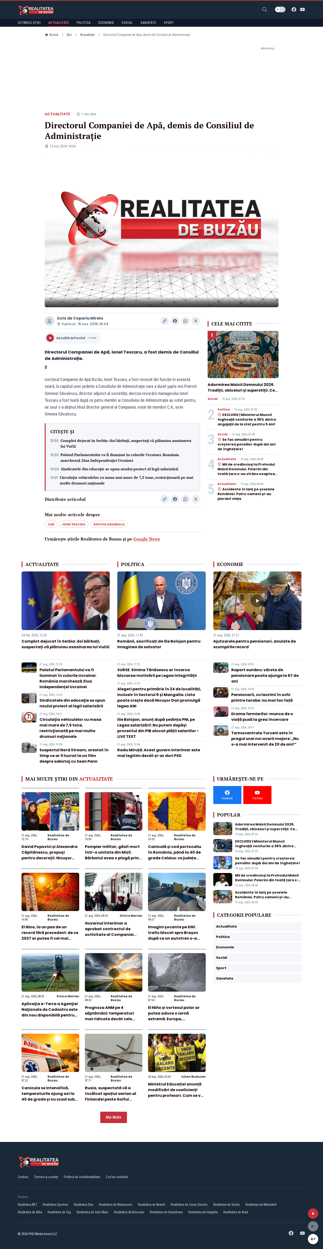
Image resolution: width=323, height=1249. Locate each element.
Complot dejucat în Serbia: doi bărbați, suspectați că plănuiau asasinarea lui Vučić (126, 443)
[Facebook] (294, 9)
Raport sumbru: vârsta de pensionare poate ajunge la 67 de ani (265, 675)
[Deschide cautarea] (264, 9)
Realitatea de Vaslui (226, 1204)
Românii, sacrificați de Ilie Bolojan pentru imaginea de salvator (159, 644)
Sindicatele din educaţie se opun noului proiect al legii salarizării (119, 468)
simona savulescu (109, 524)
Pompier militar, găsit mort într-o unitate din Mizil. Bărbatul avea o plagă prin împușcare (112, 855)
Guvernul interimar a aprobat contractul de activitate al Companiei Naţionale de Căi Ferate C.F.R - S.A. (109, 935)
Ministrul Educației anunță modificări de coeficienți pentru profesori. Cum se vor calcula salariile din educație (176, 1095)
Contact (23, 1177)
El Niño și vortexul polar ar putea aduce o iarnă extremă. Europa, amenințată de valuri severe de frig (176, 1019)
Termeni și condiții (46, 1177)
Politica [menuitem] (84, 23)
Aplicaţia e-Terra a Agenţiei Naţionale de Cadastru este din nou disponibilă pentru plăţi (50, 1012)
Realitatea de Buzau (58, 837)
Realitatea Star (83, 1204)
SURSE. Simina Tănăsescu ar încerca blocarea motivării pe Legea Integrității (157, 672)
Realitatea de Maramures (115, 1204)
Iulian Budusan (193, 1077)
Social (213, 399)
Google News (146, 539)
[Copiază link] (164, 321)
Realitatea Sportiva (55, 1204)
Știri (69, 35)
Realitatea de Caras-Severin (189, 1204)
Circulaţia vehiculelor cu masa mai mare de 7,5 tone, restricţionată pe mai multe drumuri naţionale (126, 480)
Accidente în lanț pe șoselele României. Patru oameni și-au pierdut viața (246, 494)
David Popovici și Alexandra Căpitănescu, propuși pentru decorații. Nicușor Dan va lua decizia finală (50, 855)
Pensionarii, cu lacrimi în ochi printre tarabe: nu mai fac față (262, 697)
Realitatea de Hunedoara (166, 1212)
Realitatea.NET (27, 1204)
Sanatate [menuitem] (148, 23)
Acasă (53, 35)
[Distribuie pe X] (196, 321)
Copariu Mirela (88, 318)
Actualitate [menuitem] (58, 23)
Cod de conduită (117, 1177)
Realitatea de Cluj (59, 1212)
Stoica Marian (131, 916)
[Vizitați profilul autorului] (49, 321)
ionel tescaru (73, 524)
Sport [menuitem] (169, 23)
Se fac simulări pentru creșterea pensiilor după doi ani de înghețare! (246, 444)
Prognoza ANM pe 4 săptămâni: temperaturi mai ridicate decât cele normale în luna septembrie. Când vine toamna (113, 1019)
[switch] (280, 9)
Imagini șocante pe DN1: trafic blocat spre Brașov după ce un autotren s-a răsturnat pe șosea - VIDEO (175, 935)
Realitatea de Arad (235, 1212)
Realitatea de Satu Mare (92, 1212)
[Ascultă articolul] (313, 1213)
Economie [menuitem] (106, 23)
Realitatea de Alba (30, 1212)
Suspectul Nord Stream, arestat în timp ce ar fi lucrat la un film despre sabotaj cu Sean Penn (74, 755)
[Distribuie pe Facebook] (175, 321)
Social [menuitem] (127, 23)
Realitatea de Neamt (151, 1204)
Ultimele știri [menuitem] (29, 23)
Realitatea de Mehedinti (261, 1204)
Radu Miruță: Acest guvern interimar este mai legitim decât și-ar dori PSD (158, 752)
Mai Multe (113, 1117)
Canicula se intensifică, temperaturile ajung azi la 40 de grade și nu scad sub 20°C (48, 1096)
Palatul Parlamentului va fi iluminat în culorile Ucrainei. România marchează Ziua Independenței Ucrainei (120, 457)
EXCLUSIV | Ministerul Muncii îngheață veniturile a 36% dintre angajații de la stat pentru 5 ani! (247, 419)
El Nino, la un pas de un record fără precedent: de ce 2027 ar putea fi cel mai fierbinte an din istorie (50, 935)
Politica (224, 409)
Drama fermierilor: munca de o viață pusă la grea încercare (262, 716)
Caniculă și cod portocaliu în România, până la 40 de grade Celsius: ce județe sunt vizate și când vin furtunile (174, 858)
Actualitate (87, 35)
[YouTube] (302, 9)
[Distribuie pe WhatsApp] (185, 321)
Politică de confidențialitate (82, 1177)
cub (51, 524)
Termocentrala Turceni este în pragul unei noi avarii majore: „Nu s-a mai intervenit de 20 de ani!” (265, 738)
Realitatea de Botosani (129, 1212)
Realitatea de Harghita (203, 1212)
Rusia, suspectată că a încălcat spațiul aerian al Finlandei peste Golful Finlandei (110, 1096)
